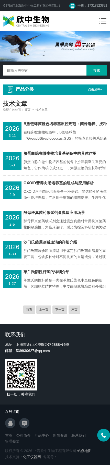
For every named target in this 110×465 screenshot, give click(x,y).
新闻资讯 (60, 435)
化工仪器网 (32, 457)
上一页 (43, 309)
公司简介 (23, 435)
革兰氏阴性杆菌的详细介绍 (47, 272)
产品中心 (42, 435)
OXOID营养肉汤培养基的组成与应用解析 (59, 183)
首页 (27, 110)
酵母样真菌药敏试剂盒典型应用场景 (54, 212)
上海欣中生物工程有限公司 (33, 5)
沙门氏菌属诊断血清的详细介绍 (50, 242)
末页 (74, 309)
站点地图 (84, 451)
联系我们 (78, 435)
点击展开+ (95, 89)
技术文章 (41, 110)
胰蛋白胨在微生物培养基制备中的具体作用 (60, 153)
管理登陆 (12, 441)
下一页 (59, 309)
